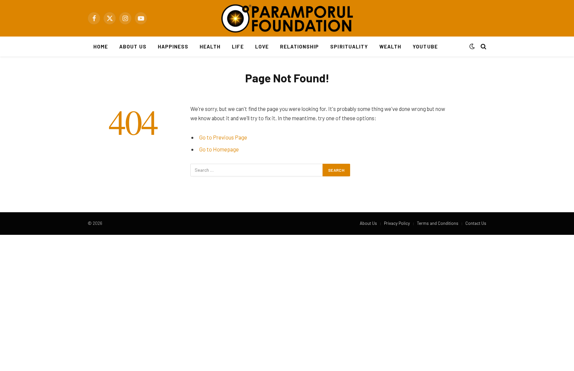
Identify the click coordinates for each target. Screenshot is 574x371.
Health (210, 46)
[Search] (482, 46)
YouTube (425, 46)
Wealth (390, 46)
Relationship (299, 46)
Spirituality (349, 46)
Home (100, 46)
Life (237, 46)
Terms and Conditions (437, 223)
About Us (132, 46)
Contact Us (475, 223)
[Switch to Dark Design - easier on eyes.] (472, 46)
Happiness (173, 46)
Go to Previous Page (223, 137)
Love (262, 46)
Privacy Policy (397, 223)
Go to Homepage (219, 149)
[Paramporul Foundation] (287, 18)
